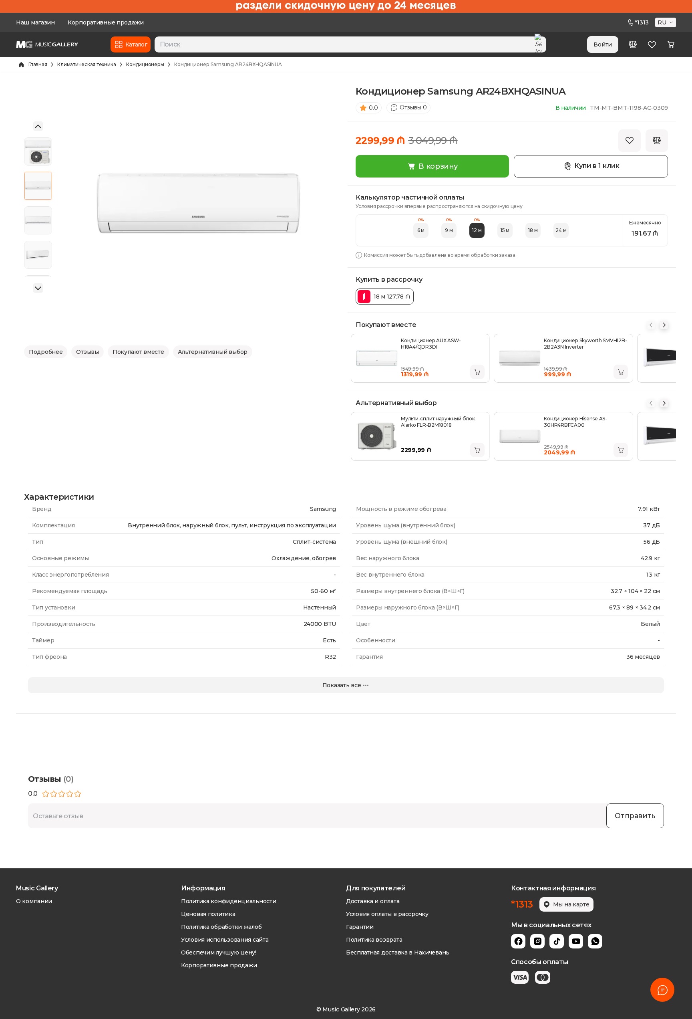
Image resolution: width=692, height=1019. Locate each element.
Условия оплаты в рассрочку (387, 914)
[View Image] (38, 151)
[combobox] (351, 44)
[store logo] (47, 44)
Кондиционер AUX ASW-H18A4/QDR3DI (431, 343)
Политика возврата (374, 939)
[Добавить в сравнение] (657, 140)
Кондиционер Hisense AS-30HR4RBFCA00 (575, 422)
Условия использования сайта (224, 939)
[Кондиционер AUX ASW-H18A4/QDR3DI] (377, 358)
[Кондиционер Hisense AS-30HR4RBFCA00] (520, 436)
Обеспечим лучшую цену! (218, 952)
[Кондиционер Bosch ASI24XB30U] (663, 358)
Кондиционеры (145, 64)
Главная (37, 64)
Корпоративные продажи (106, 22)
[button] (666, 22)
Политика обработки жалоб (221, 926)
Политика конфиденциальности (228, 901)
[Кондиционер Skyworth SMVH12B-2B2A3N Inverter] (520, 358)
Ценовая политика (208, 914)
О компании (34, 901)
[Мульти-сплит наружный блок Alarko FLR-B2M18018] (377, 436)
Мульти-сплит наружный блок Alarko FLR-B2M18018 (438, 422)
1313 (642, 22)
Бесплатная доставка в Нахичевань (397, 952)
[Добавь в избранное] (629, 140)
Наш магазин (35, 22)
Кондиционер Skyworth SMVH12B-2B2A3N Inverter (585, 343)
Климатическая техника (86, 64)
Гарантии (360, 926)
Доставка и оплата (372, 901)
